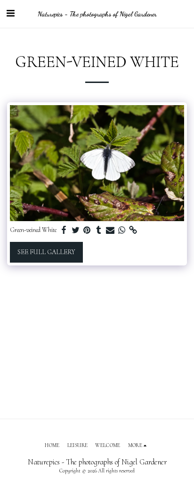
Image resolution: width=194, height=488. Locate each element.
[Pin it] (87, 230)
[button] (10, 14)
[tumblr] (99, 230)
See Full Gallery (46, 252)
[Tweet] (76, 230)
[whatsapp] (122, 230)
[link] (133, 230)
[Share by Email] (110, 230)
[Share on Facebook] (64, 230)
